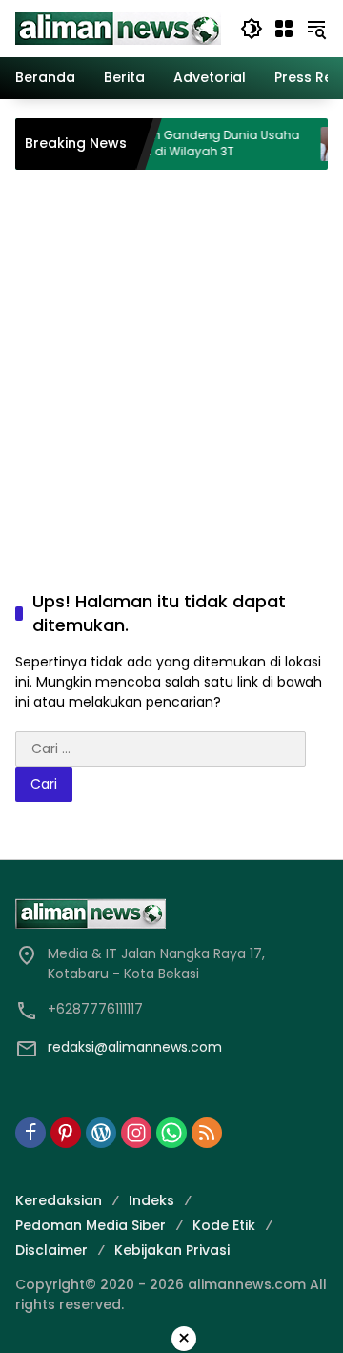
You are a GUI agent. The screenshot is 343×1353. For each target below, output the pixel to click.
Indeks (151, 1200)
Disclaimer (51, 1250)
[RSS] (207, 1132)
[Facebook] (30, 1132)
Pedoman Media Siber (90, 1225)
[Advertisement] (171, 360)
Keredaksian (58, 1200)
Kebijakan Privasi (172, 1250)
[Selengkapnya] (171, 913)
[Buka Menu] (283, 28)
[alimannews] (118, 27)
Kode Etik (223, 1225)
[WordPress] (101, 1132)
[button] (251, 28)
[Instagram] (136, 1132)
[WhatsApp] (171, 1132)
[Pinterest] (65, 1132)
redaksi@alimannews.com (135, 1046)
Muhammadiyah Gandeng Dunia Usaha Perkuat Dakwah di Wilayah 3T (169, 143)
